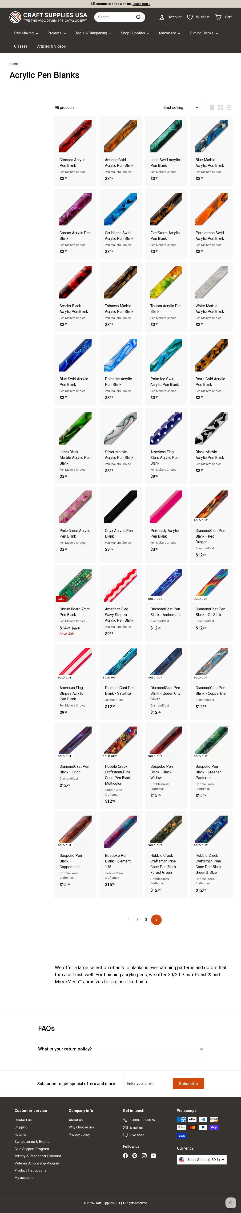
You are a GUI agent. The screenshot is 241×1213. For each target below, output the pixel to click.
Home (13, 63)
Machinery (168, 33)
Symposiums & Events (32, 1141)
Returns (21, 1134)
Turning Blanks (202, 33)
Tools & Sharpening (91, 33)
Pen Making (24, 33)
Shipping (21, 1127)
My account (24, 1178)
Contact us (23, 1120)
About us (76, 1120)
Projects (55, 33)
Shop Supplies (133, 33)
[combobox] (119, 17)
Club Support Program (32, 1149)
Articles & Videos (51, 46)
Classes (21, 46)
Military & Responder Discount (38, 1156)
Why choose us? (82, 1127)
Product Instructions (30, 1170)
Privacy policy (79, 1134)
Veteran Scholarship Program (37, 1163)
